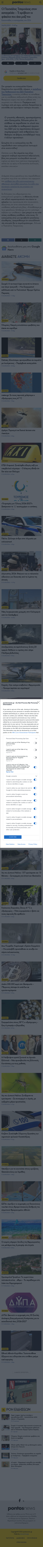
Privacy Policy (32, 844)
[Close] (39, 703)
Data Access (21, 844)
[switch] (35, 743)
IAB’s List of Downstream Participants (24, 732)
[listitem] (21, 739)
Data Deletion (10, 844)
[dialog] (21, 773)
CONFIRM (12, 837)
